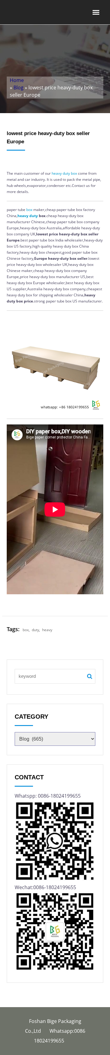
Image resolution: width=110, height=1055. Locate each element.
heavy (57, 173)
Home (17, 80)
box (74, 173)
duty (66, 173)
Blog (18, 87)
